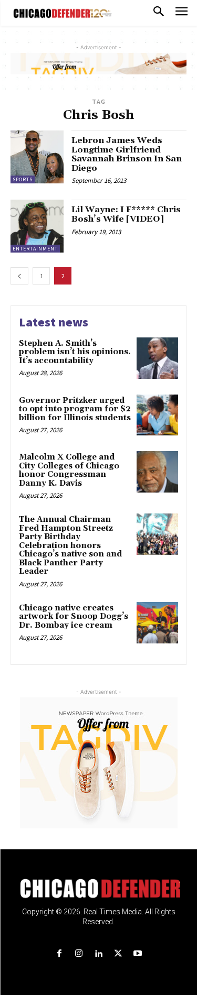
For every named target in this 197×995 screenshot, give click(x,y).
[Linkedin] (98, 954)
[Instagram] (79, 954)
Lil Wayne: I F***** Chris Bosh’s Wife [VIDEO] (126, 214)
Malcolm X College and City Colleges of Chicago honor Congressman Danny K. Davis (69, 470)
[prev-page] (19, 276)
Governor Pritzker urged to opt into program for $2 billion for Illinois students (75, 409)
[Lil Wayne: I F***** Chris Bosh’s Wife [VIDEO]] (37, 226)
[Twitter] (118, 954)
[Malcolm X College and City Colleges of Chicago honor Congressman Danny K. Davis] (157, 472)
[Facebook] (60, 954)
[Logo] (98, 889)
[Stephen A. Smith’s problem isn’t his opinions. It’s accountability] (157, 358)
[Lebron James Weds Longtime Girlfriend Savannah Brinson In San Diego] (37, 156)
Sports (23, 179)
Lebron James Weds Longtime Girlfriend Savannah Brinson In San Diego (126, 154)
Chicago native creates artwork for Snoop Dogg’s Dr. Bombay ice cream (73, 616)
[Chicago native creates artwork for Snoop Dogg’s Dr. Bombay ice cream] (157, 622)
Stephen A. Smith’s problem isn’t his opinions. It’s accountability (75, 352)
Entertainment (35, 248)
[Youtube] (137, 954)
